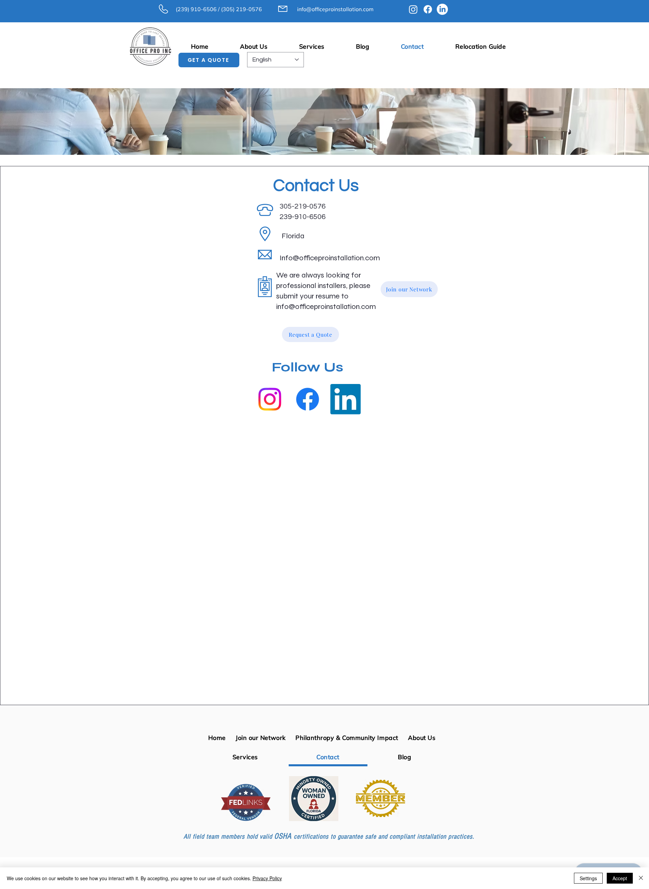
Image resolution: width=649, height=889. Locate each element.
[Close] (641, 878)
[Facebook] (427, 9)
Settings (588, 878)
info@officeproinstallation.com (335, 9)
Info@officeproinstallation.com (330, 258)
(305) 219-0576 (241, 9)
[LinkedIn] (442, 9)
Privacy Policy (267, 878)
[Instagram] (413, 9)
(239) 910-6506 (196, 9)
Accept (619, 878)
